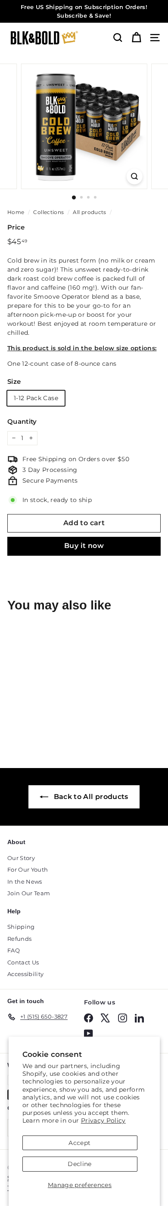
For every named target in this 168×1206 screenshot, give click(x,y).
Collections (48, 212)
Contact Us (23, 962)
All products (89, 212)
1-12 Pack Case (36, 398)
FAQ (13, 950)
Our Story (21, 857)
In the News (24, 881)
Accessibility (25, 973)
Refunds (19, 938)
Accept (79, 1143)
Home (15, 212)
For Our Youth (27, 869)
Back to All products (90, 797)
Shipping (21, 926)
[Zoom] (134, 176)
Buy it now (84, 546)
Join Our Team (28, 893)
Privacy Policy (103, 1120)
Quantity (22, 421)
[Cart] (136, 37)
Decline (79, 1164)
